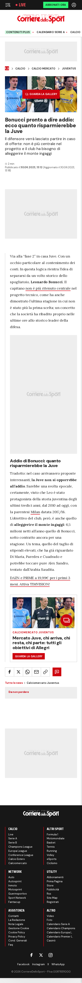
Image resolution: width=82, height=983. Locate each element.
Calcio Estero (16, 859)
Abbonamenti (55, 877)
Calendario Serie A (51, 32)
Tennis (51, 846)
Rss (49, 893)
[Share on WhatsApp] (27, 672)
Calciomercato (17, 863)
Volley (50, 855)
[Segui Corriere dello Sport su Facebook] (31, 955)
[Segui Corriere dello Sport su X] (41, 955)
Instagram (38, 964)
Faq (10, 944)
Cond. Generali (17, 940)
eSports (52, 859)
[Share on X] (18, 672)
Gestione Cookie (18, 928)
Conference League (20, 855)
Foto (49, 920)
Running (52, 851)
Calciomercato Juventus (33, 632)
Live (22, 5)
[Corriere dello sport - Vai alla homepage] (40, 18)
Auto (11, 877)
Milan (35, 512)
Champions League (20, 846)
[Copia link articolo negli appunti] (45, 672)
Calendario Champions (61, 928)
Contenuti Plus (18, 32)
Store (50, 885)
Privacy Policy (16, 936)
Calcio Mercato (43, 68)
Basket (51, 842)
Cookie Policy (16, 932)
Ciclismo (52, 863)
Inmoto (12, 885)
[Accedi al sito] (74, 5)
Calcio (75, 32)
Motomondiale (55, 838)
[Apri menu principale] (8, 5)
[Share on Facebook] (9, 672)
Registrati (53, 902)
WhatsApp (58, 964)
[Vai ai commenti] (57, 672)
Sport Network (17, 897)
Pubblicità (53, 889)
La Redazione (16, 920)
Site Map (52, 897)
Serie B (12, 842)
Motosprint (15, 889)
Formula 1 (52, 834)
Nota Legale (15, 924)
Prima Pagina (54, 881)
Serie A (12, 838)
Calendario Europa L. (59, 932)
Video (50, 916)
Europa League (17, 851)
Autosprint (14, 881)
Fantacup (14, 902)
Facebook (23, 964)
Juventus (69, 68)
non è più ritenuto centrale (47, 288)
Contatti (13, 916)
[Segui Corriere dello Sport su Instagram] (50, 955)
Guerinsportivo (17, 893)
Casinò (51, 940)
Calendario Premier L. (60, 936)
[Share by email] (36, 672)
